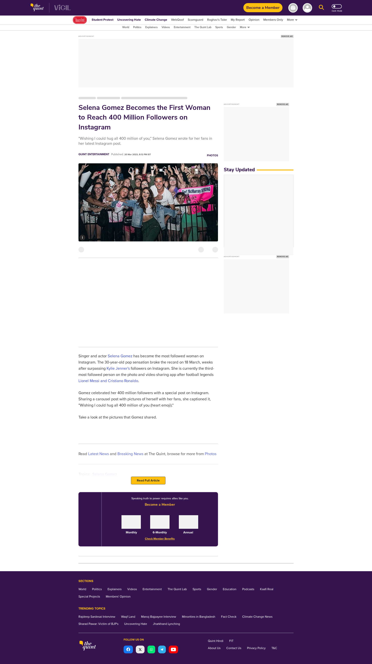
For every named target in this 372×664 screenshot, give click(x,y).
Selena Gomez (120, 356)
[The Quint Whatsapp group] (151, 650)
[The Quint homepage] (37, 8)
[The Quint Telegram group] (162, 650)
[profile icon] (307, 8)
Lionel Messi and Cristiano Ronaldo (108, 381)
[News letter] (293, 8)
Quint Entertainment (93, 154)
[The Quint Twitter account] (140, 650)
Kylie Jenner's (118, 368)
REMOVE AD (287, 36)
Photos (212, 155)
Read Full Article (148, 480)
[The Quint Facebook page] (128, 650)
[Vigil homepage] (62, 7)
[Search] (321, 8)
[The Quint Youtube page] (173, 650)
